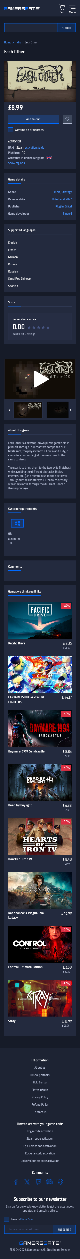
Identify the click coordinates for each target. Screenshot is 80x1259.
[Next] (71, 410)
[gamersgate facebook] (16, 1181)
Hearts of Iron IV (20, 859)
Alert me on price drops (29, 130)
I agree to (22, 1219)
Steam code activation (40, 1139)
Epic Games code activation (40, 1146)
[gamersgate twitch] (38, 1181)
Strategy (67, 192)
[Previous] (9, 410)
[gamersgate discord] (49, 1182)
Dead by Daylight (20, 805)
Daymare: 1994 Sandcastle (26, 751)
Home (7, 42)
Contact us (40, 1112)
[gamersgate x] (27, 1181)
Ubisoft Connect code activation (40, 1161)
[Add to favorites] (67, 119)
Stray (12, 1021)
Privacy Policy (40, 1097)
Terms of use (40, 1090)
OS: (10, 534)
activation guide (34, 148)
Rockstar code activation (40, 1153)
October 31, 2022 (62, 199)
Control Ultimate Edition (25, 967)
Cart (61, 12)
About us (40, 1068)
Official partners (40, 1075)
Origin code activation (40, 1131)
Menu (72, 12)
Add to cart (33, 119)
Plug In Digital (63, 206)
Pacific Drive (16, 643)
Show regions (16, 163)
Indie (18, 42)
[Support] (60, 1181)
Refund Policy (40, 1105)
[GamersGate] (40, 1246)
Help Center (40, 1082)
